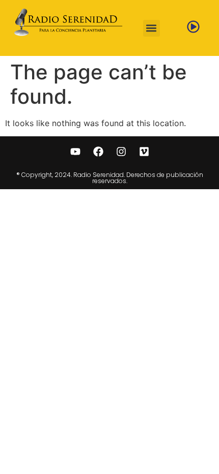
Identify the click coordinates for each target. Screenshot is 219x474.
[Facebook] (98, 151)
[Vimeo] (144, 151)
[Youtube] (75, 151)
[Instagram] (121, 151)
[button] (151, 28)
